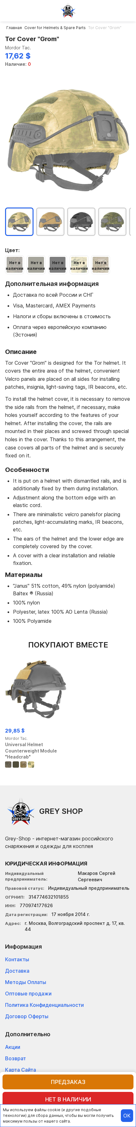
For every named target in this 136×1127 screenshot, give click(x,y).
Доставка (17, 971)
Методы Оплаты (25, 982)
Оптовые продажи (28, 993)
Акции (12, 1047)
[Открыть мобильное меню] (10, 10)
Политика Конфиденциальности (44, 1005)
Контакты (17, 959)
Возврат (15, 1058)
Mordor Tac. (18, 47)
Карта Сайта (20, 1070)
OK (127, 1115)
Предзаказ (68, 1082)
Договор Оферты (26, 1016)
